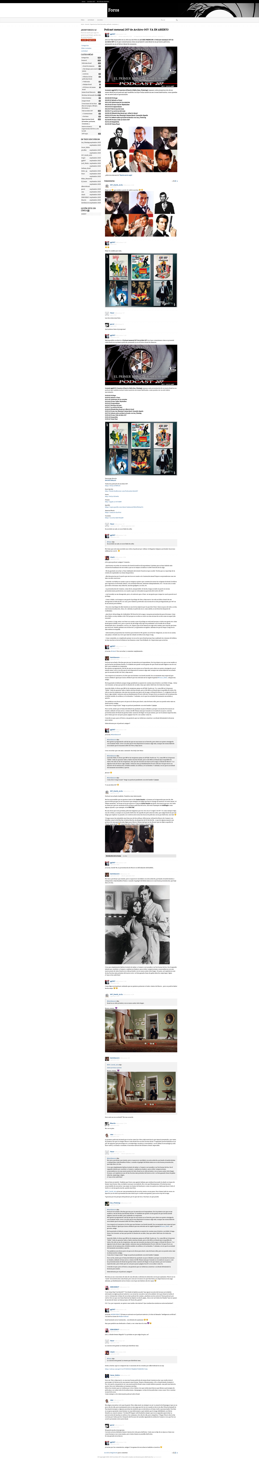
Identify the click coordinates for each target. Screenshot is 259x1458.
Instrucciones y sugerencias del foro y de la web (90, 129)
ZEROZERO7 (114, 1287)
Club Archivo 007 (87, 111)
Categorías (85, 45)
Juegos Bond (86, 101)
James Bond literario (88, 92)
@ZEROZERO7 (115, 1314)
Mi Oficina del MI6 (103, 1)
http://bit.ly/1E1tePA (112, 496)
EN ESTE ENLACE (110, 480)
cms (111, 1134)
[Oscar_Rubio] (107, 1376)
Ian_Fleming (115, 1203)
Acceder (100, 20)
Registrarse (91, 40)
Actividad (91, 20)
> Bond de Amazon (88, 66)
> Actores (85, 74)
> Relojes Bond (87, 84)
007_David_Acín (116, 185)
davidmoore (114, 657)
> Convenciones (87, 113)
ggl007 (112, 34)
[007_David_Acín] (107, 186)
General (84, 60)
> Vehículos (86, 81)
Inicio (83, 1)
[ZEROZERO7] (107, 1288)
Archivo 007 (91, 1)
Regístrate (113, 1452)
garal (112, 324)
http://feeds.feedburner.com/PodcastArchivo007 (121, 491)
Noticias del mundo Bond (90, 95)
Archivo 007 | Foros (100, 10)
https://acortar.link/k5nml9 (114, 518)
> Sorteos (85, 116)
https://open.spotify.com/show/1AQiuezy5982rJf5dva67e (124, 507)
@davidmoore (115, 734)
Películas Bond (87, 63)
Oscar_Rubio (115, 1375)
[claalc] (107, 558)
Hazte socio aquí (126, 175)
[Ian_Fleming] (107, 1204)
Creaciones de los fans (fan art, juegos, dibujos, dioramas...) (89, 106)
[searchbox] (169, 20)
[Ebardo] (107, 1124)
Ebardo (113, 1123)
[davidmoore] (107, 658)
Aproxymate (157, 1457)
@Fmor (109, 542)
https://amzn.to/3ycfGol (113, 512)
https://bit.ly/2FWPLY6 (112, 485)
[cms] (107, 1135)
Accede (106, 1452)
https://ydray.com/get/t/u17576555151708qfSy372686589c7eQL (126, 1369)
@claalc (113, 651)
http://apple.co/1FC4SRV (113, 502)
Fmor (112, 313)
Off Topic (85, 133)
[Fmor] (107, 314)
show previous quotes (114, 1067)
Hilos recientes (86, 48)
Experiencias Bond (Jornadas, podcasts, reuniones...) (88, 121)
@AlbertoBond (123, 1316)
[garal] (107, 325)
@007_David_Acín (113, 1065)
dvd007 (83, 214)
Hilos (82, 20)
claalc (112, 557)
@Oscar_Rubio (162, 677)
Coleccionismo (86, 98)
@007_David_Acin (111, 1191)
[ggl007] (107, 35)
